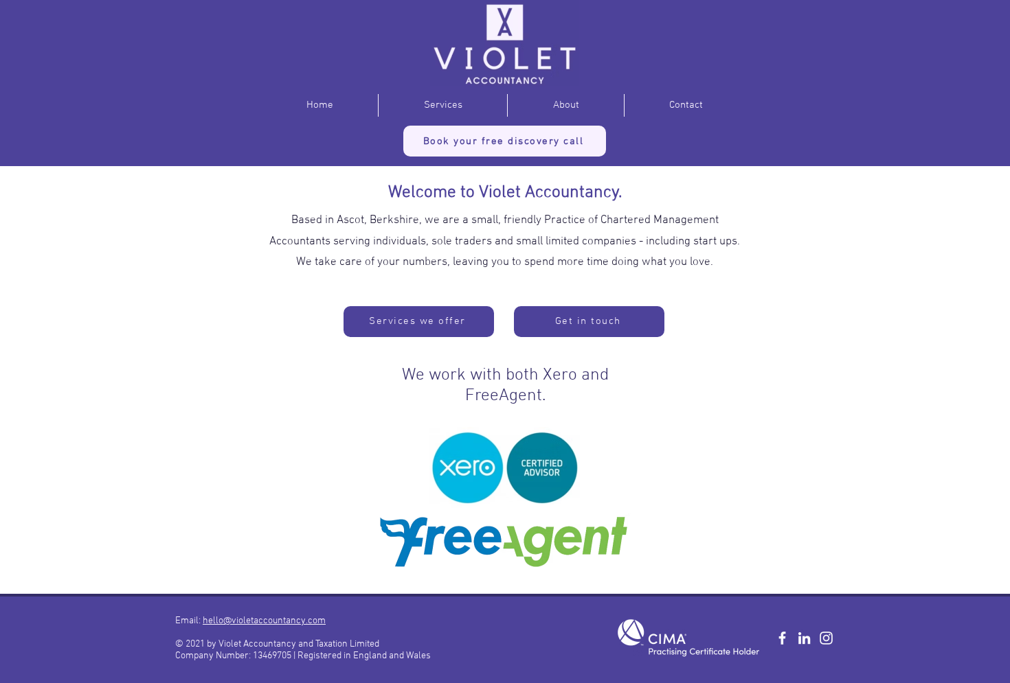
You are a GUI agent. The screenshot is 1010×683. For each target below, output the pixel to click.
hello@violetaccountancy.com (264, 621)
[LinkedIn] (804, 638)
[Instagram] (826, 638)
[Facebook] (782, 638)
